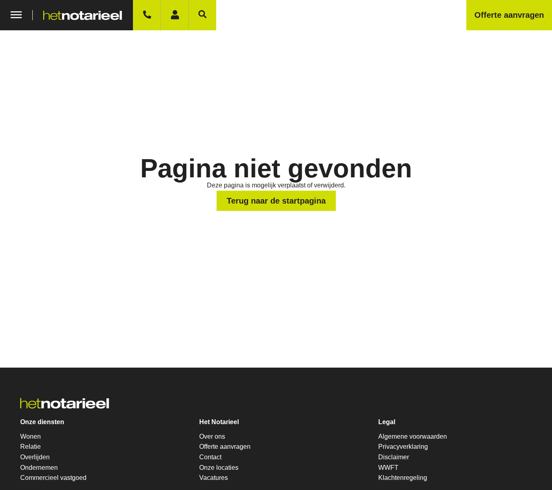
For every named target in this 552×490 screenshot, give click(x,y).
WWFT (388, 467)
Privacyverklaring (403, 446)
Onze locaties (218, 467)
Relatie (30, 446)
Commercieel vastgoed (53, 477)
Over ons (212, 436)
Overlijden (35, 457)
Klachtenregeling (402, 477)
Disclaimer (393, 457)
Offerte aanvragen (225, 446)
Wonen (30, 436)
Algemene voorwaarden (412, 436)
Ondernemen (39, 467)
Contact (210, 457)
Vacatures (213, 477)
